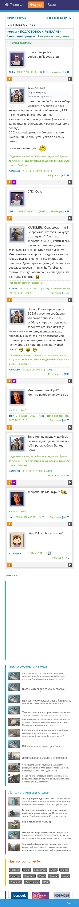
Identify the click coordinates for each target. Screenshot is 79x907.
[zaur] (17, 397)
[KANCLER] (17, 95)
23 (43, 517)
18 (44, 211)
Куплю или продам (21, 36)
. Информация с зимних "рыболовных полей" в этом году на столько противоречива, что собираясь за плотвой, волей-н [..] (44, 816)
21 (43, 416)
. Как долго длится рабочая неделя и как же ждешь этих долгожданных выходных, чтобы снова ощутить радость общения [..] (46, 848)
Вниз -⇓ (71, 903)
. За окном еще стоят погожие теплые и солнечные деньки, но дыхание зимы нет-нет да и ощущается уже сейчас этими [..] (46, 803)
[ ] (60, 72)
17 (49, 171)
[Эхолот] (17, 234)
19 (46, 288)
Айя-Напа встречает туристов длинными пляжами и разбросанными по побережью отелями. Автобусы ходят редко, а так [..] (43, 676)
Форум (36, 5)
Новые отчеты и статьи (27, 667)
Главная (16, 5)
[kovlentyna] (17, 540)
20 (49, 369)
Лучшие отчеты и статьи (28, 792)
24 (49, 553)
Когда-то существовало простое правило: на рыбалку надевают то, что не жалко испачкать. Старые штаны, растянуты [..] (46, 779)
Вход (51, 5)
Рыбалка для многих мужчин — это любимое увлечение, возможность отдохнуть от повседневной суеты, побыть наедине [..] (45, 733)
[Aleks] (17, 59)
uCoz (15, 576)
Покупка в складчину (53, 36)
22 (49, 471)
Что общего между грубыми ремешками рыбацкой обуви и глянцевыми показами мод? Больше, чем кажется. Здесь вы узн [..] (45, 768)
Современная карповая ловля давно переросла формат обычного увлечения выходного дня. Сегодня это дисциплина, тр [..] (46, 722)
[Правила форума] (70, 18)
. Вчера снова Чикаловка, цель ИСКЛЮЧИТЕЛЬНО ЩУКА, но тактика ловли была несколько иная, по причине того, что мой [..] (46, 837)
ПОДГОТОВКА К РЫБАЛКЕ (39, 31)
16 (44, 72)
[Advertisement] (39, 620)
